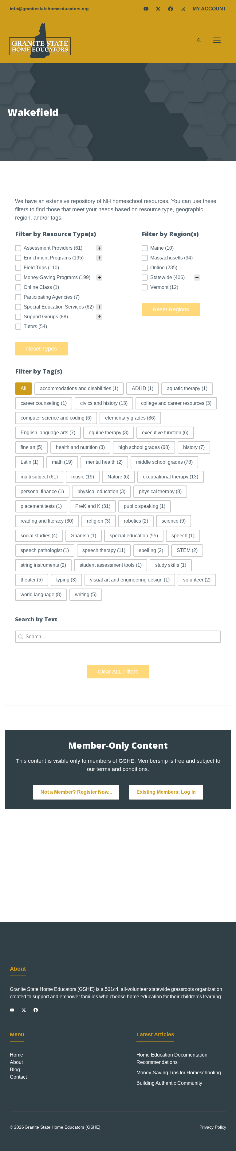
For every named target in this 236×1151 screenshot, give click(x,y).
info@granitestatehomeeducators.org (49, 8)
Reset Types (41, 349)
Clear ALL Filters (118, 672)
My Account (209, 8)
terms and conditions (122, 769)
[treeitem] (58, 248)
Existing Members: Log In (166, 792)
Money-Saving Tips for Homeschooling (178, 1072)
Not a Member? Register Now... (76, 792)
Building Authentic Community (169, 1083)
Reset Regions (171, 309)
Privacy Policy (212, 1127)
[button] (199, 40)
